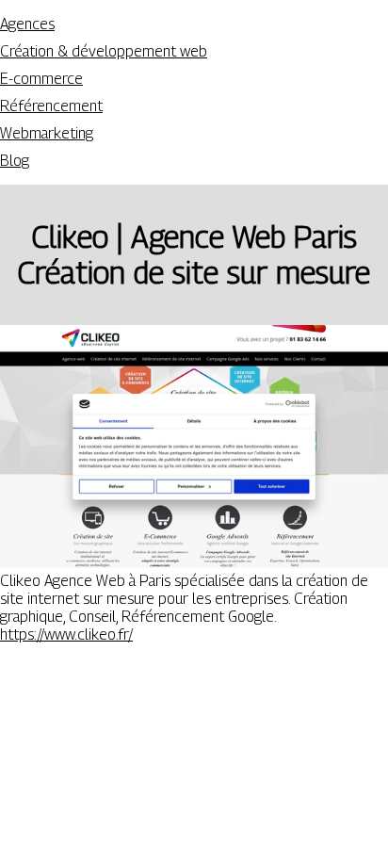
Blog (14, 161)
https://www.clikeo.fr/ (66, 634)
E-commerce (41, 79)
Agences (27, 24)
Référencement (51, 106)
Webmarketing (46, 133)
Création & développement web (103, 51)
